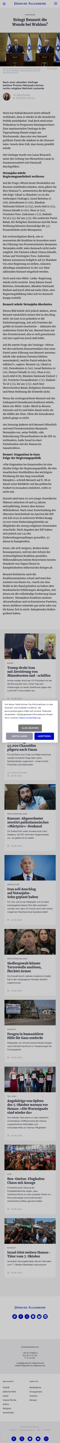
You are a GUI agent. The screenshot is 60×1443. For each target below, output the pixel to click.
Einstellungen (19, 736)
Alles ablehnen (30, 728)
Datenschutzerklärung (29, 717)
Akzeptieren (44, 736)
